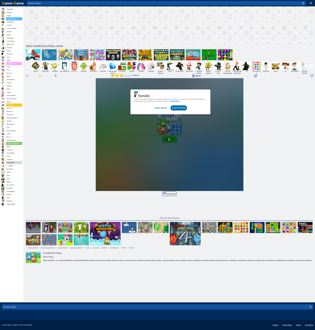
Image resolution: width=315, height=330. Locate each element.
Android (131, 248)
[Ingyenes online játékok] (13, 3)
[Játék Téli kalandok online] (105, 233)
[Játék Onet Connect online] (289, 227)
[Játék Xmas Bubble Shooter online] (113, 54)
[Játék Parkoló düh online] (49, 227)
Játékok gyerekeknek (47, 248)
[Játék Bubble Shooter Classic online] (97, 54)
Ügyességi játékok (76, 248)
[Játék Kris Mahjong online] (161, 227)
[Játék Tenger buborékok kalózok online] (33, 54)
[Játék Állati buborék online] (177, 54)
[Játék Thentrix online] (257, 227)
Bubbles (104, 248)
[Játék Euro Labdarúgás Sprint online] (81, 227)
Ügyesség (95, 248)
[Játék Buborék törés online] (145, 54)
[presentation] (27, 66)
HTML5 (123, 248)
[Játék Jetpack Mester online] (33, 227)
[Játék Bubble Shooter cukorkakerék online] (129, 54)
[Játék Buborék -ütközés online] (161, 54)
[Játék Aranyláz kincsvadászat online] (225, 227)
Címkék (298, 325)
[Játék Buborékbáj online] (81, 239)
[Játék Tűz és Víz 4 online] (185, 233)
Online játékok (33, 248)
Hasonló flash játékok (169, 218)
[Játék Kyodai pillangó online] (209, 227)
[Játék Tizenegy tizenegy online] (273, 227)
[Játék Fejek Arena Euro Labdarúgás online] (65, 227)
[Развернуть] (312, 75)
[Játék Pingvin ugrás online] (129, 227)
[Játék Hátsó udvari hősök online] (145, 227)
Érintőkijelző (114, 248)
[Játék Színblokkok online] (305, 227)
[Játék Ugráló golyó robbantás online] (193, 54)
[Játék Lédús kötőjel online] (241, 227)
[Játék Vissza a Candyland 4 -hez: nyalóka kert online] (225, 54)
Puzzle (87, 248)
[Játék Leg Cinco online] (209, 54)
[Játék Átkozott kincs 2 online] (33, 239)
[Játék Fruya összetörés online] (49, 239)
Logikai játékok (62, 248)
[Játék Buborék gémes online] (65, 239)
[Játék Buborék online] (65, 54)
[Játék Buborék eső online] (49, 54)
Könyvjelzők (171, 194)
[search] (303, 3)
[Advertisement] (97, 25)
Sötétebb (198, 76)
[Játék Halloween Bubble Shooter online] (81, 54)
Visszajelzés (309, 325)
